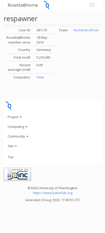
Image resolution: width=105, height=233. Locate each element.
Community (17, 136)
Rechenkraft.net (86, 30)
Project (13, 117)
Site (11, 146)
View (40, 77)
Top (11, 157)
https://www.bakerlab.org (52, 192)
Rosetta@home (23, 5)
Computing (16, 126)
